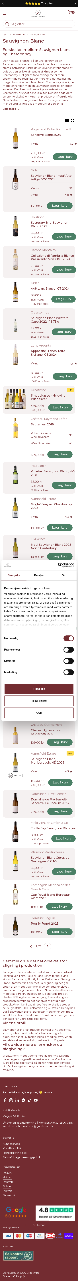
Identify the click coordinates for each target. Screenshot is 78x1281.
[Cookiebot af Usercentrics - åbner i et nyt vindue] (58, 565)
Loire (22, 976)
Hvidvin (7, 1177)
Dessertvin (9, 1195)
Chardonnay (46, 60)
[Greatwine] (38, 13)
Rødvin (7, 1173)
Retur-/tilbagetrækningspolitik (22, 1157)
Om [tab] (64, 575)
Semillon (47, 1015)
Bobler (7, 1186)
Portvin (7, 1190)
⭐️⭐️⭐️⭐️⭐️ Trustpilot (39, 3)
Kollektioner (19, 34)
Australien (54, 1008)
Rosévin (8, 1182)
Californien (36, 1008)
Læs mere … (11, 108)
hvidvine (8, 1070)
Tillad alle (39, 688)
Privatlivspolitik (12, 1148)
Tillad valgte (39, 700)
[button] (71, 13)
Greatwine (33, 1272)
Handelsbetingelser (15, 1152)
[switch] (68, 650)
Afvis (39, 712)
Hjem (5, 34)
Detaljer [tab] (39, 575)
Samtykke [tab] (14, 575)
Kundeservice (11, 1144)
